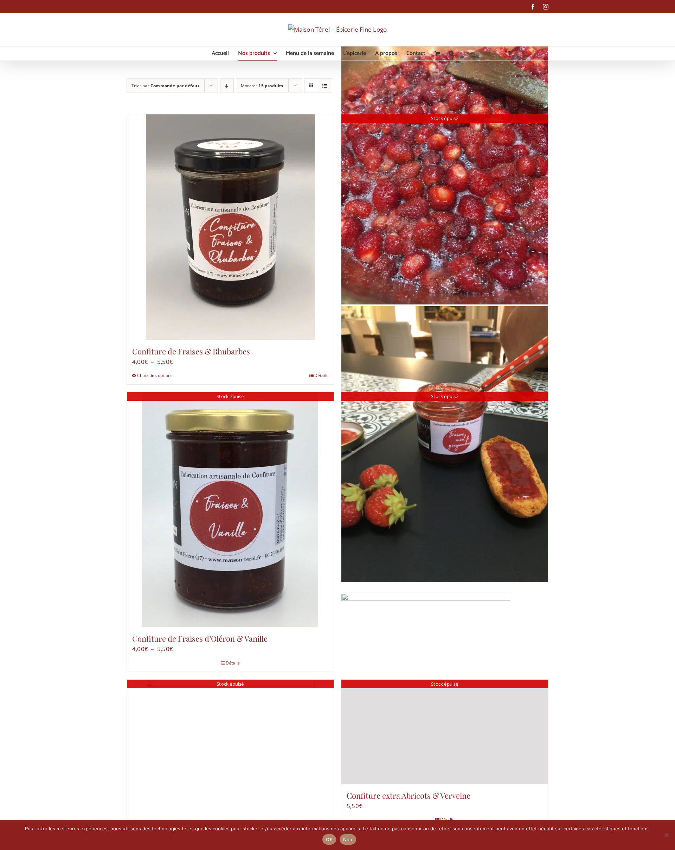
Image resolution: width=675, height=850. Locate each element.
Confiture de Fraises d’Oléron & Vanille (200, 638)
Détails (321, 375)
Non (348, 839)
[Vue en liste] (325, 86)
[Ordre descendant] (227, 85)
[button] (451, 53)
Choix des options (155, 375)
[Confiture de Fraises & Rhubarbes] (230, 227)
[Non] (666, 834)
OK (329, 839)
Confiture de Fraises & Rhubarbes (191, 351)
